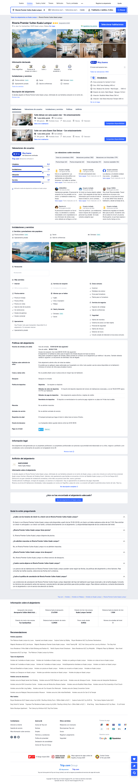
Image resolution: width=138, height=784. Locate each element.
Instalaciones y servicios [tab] (54, 109)
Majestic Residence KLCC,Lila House (21, 644)
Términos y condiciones (42, 735)
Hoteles (30, 3)
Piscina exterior (19, 234)
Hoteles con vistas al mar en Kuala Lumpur (100, 660)
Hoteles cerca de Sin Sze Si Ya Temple (84, 692)
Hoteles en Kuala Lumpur (94, 597)
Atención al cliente (16, 725)
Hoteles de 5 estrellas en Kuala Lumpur (22, 664)
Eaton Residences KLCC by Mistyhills (83, 648)
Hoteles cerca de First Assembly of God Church (107, 684)
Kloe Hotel (119, 648)
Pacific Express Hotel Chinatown (60, 648)
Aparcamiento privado (21, 237)
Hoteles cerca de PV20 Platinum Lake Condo (53, 680)
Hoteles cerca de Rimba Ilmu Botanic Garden (52, 684)
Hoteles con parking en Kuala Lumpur (74, 660)
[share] (134, 766)
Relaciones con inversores (68, 725)
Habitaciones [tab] (16, 109)
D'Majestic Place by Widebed (105, 648)
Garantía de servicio (16, 728)
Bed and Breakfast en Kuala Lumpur (21, 668)
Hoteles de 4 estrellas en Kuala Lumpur (48, 660)
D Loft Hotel (121, 704)
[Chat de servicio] (134, 773)
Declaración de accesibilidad (43, 741)
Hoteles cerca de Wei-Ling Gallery (20, 688)
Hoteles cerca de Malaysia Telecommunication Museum (27, 692)
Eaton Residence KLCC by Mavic (105, 704)
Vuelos (21, 3)
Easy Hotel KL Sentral (17, 704)
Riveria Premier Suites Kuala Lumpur (32, 22)
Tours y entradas (72, 3)
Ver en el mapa (95, 102)
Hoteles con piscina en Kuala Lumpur (45, 668)
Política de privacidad (41, 738)
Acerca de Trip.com (41, 725)
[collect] (134, 759)
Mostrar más (16, 97)
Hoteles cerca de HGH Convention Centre (23, 684)
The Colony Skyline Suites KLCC (104, 700)
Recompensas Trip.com (67, 728)
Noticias (37, 728)
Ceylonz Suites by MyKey (62, 640)
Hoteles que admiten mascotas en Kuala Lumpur (52, 672)
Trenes (50, 3)
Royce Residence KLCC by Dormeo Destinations (86, 640)
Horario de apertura (20, 313)
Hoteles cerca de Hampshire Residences (104, 680)
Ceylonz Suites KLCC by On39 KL (82, 700)
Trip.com (60, 597)
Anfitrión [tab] (79, 109)
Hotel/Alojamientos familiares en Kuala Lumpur (77, 664)
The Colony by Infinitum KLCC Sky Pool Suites (43, 708)
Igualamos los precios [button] (90, 26)
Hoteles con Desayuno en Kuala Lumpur (22, 672)
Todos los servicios (17, 86)
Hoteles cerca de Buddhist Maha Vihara (79, 684)
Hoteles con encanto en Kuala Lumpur (71, 668)
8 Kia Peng (90, 704)
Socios (62, 731)
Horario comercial (19, 316)
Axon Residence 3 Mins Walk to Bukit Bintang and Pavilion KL (29, 648)
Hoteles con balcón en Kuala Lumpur (104, 664)
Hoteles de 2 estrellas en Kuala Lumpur (22, 660)
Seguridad (63, 738)
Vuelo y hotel (40, 3)
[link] (103, 3)
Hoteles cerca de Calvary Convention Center (76, 688)
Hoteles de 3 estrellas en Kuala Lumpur (48, 664)
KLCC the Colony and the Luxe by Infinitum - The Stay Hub (97, 644)
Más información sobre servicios (20, 731)
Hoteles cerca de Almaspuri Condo (79, 680)
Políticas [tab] (69, 109)
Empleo (37, 731)
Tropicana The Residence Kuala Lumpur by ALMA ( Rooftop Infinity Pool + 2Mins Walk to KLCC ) (55, 704)
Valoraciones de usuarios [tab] (33, 109)
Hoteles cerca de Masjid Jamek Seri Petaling (24, 680)
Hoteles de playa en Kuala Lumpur (79, 672)
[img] (34, 43)
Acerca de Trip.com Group (43, 745)
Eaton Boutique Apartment (18, 708)
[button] (82, 3)
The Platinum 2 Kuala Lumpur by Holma (40, 652)
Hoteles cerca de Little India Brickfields (58, 692)
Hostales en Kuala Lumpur (92, 668)
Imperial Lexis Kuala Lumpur (44, 640)
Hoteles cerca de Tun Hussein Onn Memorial (47, 688)
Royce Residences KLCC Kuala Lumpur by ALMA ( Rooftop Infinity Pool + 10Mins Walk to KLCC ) (40, 700)
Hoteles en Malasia (78, 597)
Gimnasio (93, 234)
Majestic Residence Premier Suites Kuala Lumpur (49, 644)
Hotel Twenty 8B (71, 644)
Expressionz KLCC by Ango (18, 652)
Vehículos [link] (59, 3)
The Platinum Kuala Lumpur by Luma (22, 640)
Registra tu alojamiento (67, 735)
